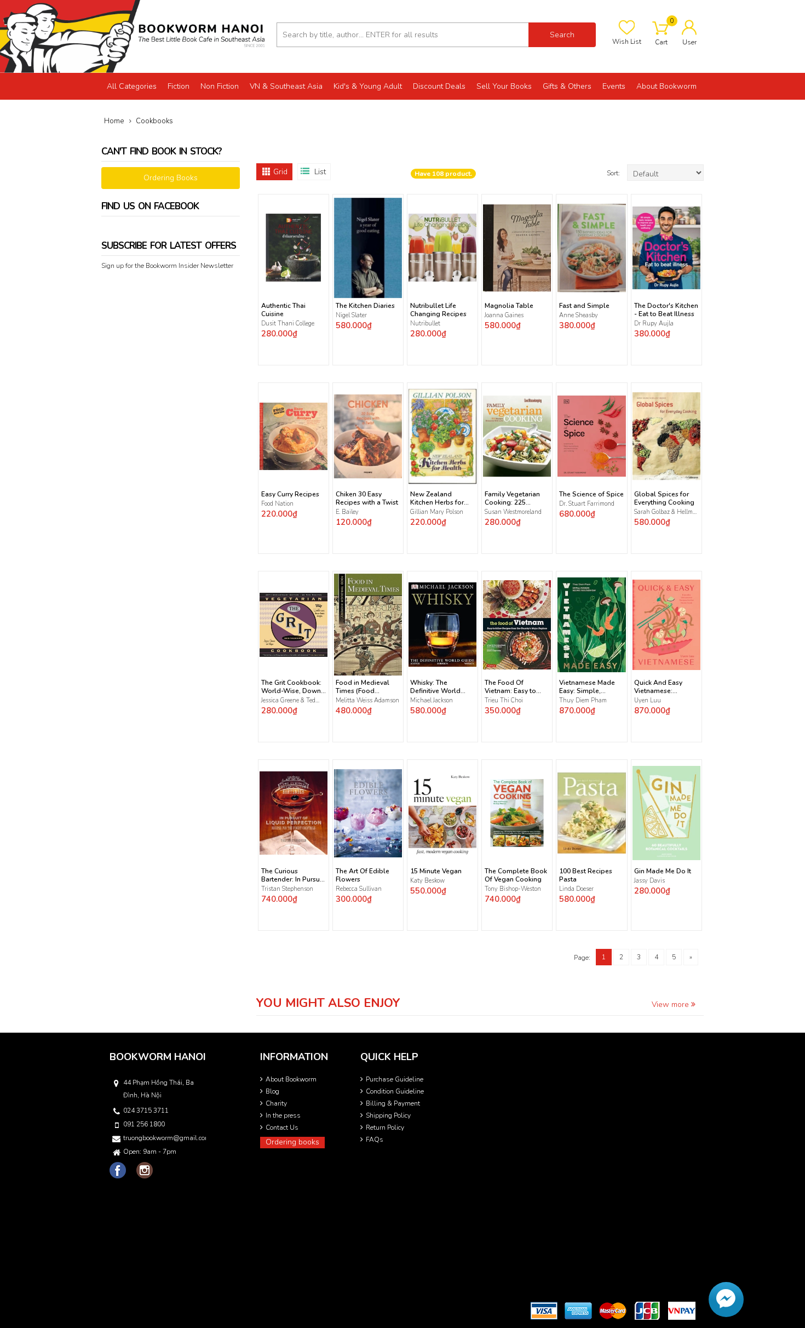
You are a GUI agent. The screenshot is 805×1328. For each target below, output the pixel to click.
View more (671, 1004)
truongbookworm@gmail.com (163, 1138)
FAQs (374, 1139)
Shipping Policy (388, 1115)
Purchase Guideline (394, 1079)
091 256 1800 (144, 1124)
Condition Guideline (395, 1091)
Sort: (614, 173)
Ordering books (292, 1142)
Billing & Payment (393, 1103)
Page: (582, 957)
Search (562, 35)
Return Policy (385, 1127)
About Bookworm (291, 1079)
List (320, 172)
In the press (283, 1115)
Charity (276, 1103)
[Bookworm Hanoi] (134, 36)
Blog (272, 1091)
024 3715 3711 (146, 1110)
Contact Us (282, 1127)
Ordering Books (170, 178)
